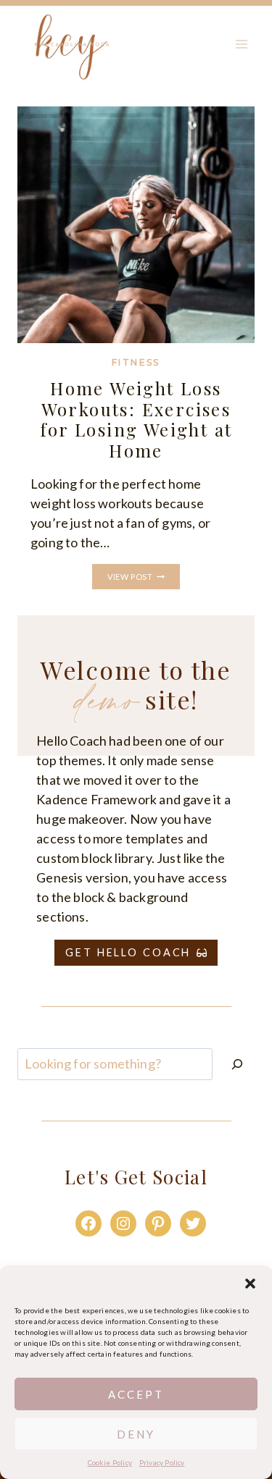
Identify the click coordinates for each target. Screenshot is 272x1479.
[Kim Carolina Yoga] (71, 44)
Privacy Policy (162, 1462)
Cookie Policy (110, 1462)
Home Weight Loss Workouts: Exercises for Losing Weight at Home (136, 419)
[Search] (237, 1063)
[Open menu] (241, 44)
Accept (136, 1394)
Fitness (136, 362)
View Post (143, 577)
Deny (136, 1434)
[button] (250, 1283)
